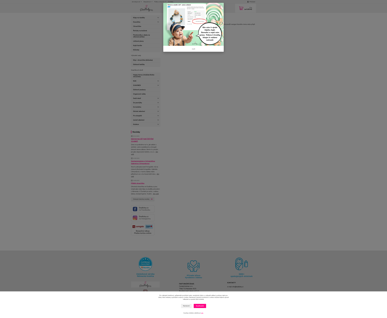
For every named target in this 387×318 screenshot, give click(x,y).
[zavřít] (220, 6)
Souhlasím (200, 306)
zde (202, 313)
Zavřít (193, 49)
